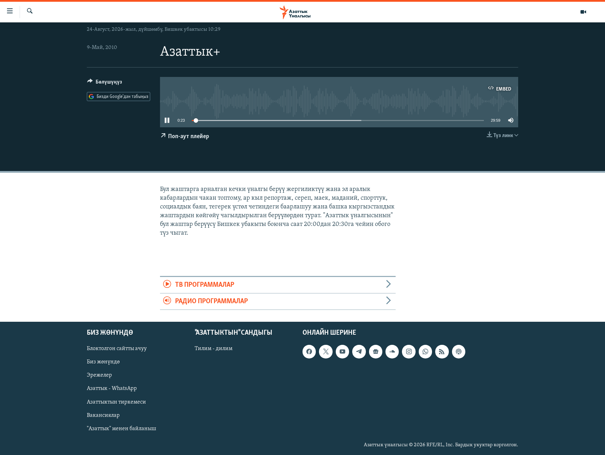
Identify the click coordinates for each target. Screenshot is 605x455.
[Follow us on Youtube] (342, 351)
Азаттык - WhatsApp (112, 389)
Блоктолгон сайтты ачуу (117, 349)
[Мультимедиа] (583, 12)
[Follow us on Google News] (375, 351)
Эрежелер (99, 375)
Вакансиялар (103, 415)
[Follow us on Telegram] (359, 351)
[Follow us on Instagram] (408, 351)
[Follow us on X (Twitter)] (325, 351)
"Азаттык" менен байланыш (121, 429)
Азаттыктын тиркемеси (116, 402)
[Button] (104, 83)
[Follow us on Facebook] (309, 351)
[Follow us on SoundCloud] (392, 351)
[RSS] (441, 351)
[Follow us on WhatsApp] (425, 351)
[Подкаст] (458, 351)
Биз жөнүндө (103, 362)
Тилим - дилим (213, 349)
